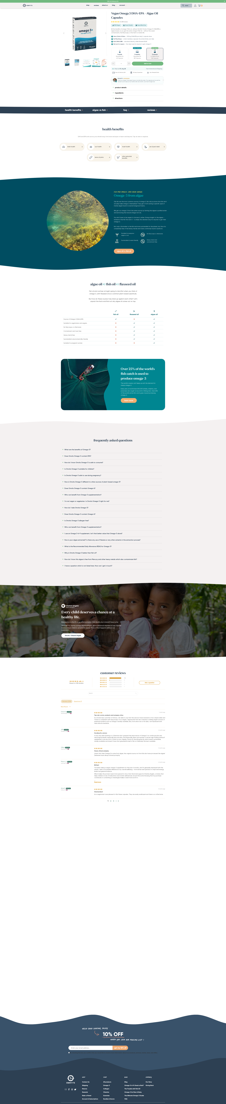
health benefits (74, 110)
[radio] (119, 54)
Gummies (106, 1095)
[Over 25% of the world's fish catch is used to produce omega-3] (86, 384)
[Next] (105, 33)
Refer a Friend (86, 1095)
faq (126, 110)
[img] (98, 712)
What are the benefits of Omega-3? (77, 449)
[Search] (183, 6)
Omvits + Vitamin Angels (73, 635)
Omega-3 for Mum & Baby (133, 1092)
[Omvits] (27, 5)
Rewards (85, 1092)
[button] (88, 5)
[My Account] (195, 6)
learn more (128, 400)
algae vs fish (100, 110)
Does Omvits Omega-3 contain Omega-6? (79, 488)
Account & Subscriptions (90, 1099)
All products (107, 1082)
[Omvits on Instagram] (72, 1089)
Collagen (106, 1089)
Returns (84, 1089)
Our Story (149, 1082)
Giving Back (150, 1085)
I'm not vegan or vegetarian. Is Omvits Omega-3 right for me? (86, 501)
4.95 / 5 (81, 681)
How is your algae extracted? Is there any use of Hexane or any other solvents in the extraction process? (102, 540)
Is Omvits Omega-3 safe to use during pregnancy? (82, 475)
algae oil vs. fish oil (124, 251)
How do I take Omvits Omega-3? (76, 508)
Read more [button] (97, 782)
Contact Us (85, 1082)
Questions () (78, 701)
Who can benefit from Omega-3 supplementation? (82, 495)
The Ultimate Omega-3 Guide (134, 1095)
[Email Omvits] (66, 1089)
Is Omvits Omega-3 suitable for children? (79, 469)
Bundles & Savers (109, 1099)
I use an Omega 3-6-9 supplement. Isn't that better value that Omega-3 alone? (93, 533)
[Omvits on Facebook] (69, 1089)
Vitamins (106, 1092)
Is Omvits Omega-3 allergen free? (76, 520)
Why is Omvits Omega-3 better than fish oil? (80, 553)
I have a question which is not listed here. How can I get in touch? (88, 566)
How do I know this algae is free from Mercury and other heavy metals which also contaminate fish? (100, 559)
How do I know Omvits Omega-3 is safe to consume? (83, 462)
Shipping (85, 1085)
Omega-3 (106, 1085)
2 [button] (110, 801)
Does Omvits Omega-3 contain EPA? (77, 456)
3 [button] (113, 801)
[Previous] (64, 33)
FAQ (125, 1099)
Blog (125, 1082)
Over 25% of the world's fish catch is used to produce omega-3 (138, 374)
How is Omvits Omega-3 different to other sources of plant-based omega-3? (92, 482)
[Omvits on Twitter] (75, 1089)
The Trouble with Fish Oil (132, 1089)
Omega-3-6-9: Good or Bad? (134, 1085)
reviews (152, 110)
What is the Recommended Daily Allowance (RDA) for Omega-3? (88, 546)
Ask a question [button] (149, 682)
